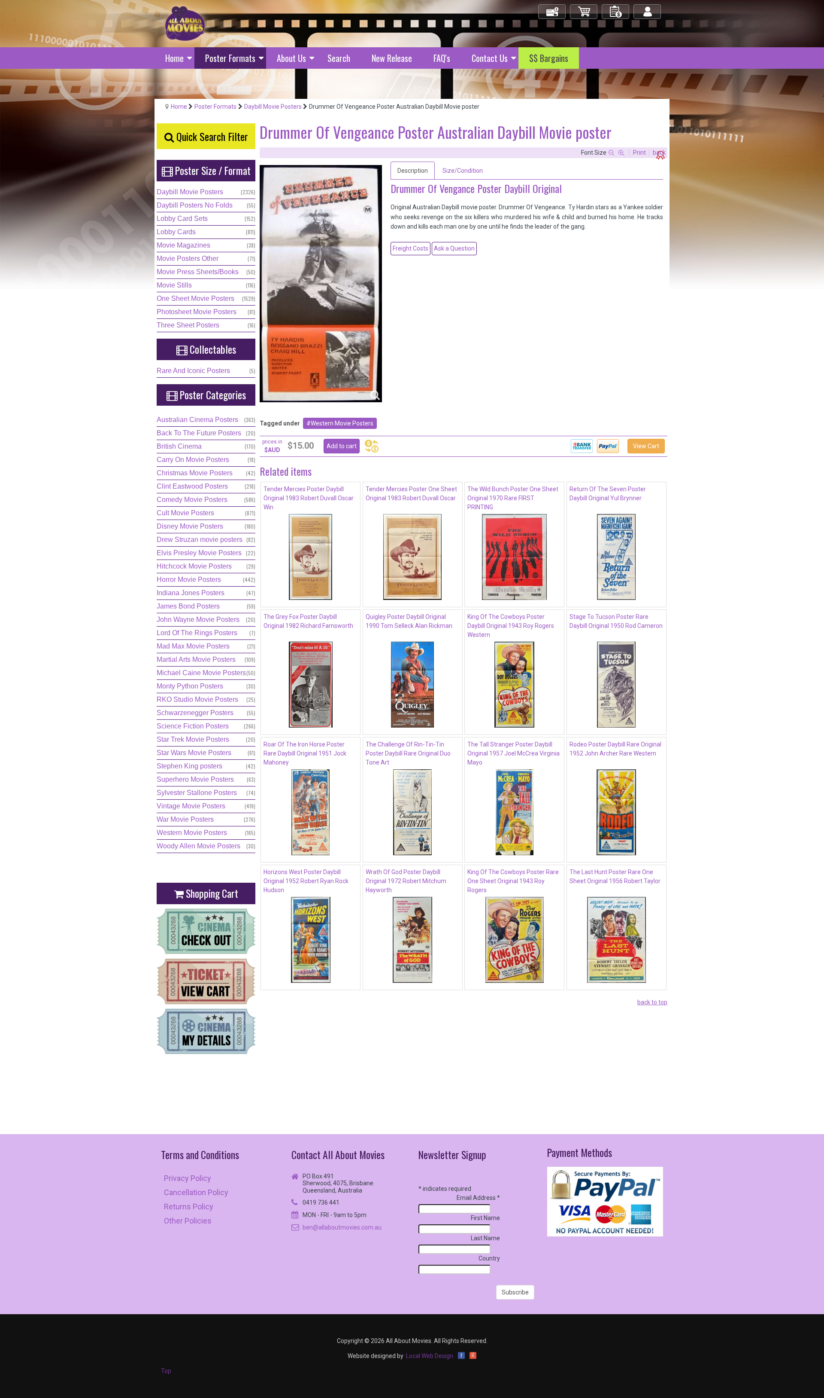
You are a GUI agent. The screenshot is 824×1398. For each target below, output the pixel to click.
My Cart (584, 8)
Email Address (478, 1197)
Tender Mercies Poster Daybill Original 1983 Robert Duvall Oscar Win (309, 498)
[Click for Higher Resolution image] (321, 283)
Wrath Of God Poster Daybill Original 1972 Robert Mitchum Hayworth (406, 881)
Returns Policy (188, 1206)
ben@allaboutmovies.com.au (342, 1227)
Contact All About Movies (338, 1154)
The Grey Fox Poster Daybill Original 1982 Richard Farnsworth (308, 621)
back (659, 152)
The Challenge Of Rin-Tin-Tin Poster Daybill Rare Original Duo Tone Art (408, 753)
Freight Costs (410, 248)
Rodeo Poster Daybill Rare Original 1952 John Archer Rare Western (615, 749)
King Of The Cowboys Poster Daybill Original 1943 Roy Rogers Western (510, 625)
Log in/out (648, 8)
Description (412, 170)
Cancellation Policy (196, 1192)
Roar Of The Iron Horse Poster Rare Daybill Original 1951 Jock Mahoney (305, 753)
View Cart (646, 446)
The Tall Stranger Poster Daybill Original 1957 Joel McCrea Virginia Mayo (513, 753)
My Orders (615, 8)
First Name (485, 1217)
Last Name (485, 1238)
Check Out (552, 8)
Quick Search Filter (211, 136)
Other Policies (188, 1220)
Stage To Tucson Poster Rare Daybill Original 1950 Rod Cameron (616, 621)
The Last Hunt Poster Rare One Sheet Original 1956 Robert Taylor (615, 876)
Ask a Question (454, 248)
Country (489, 1258)
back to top (652, 1002)
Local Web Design (429, 1355)
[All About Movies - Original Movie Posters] (185, 23)
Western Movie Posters (342, 423)
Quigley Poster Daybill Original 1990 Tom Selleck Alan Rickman (409, 621)
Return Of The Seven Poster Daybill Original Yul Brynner (608, 494)
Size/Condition (462, 170)
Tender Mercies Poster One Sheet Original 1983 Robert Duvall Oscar (411, 494)
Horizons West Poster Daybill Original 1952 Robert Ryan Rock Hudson (306, 881)
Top (166, 1370)
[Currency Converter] (372, 446)
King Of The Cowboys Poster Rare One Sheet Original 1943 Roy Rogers (513, 881)
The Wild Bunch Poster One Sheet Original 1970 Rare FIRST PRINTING (512, 498)
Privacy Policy (187, 1178)
